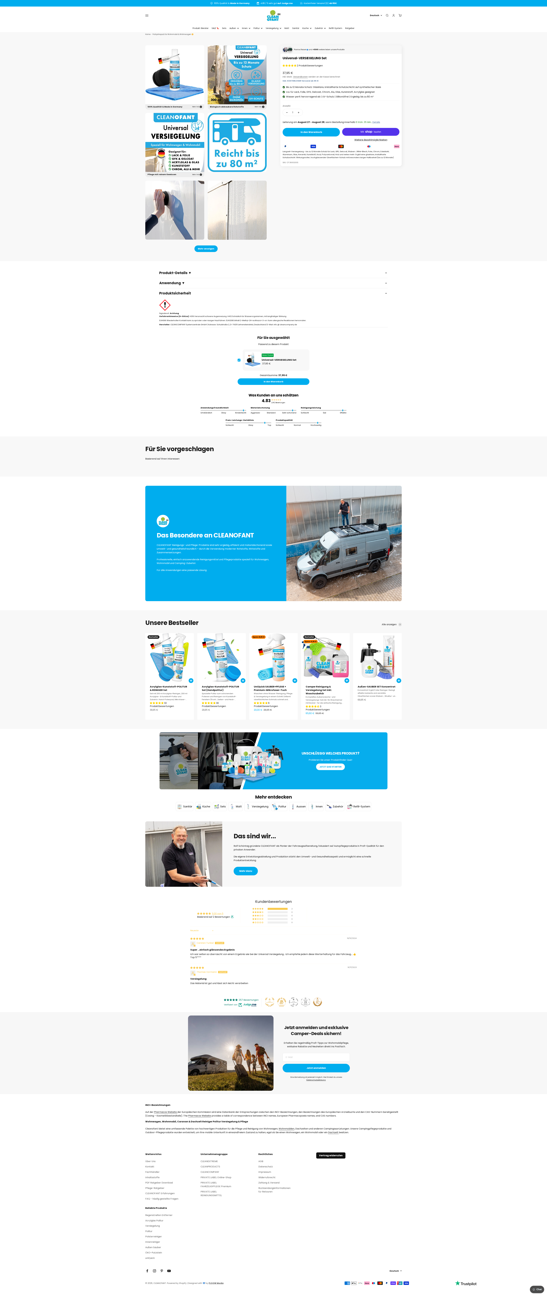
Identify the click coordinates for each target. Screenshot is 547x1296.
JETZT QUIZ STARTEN (330, 766)
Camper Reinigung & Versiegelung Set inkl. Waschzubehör (319, 690)
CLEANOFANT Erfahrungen (160, 1193)
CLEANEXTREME (209, 1161)
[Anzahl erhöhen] (298, 112)
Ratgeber (349, 28)
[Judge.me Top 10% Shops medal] (317, 1002)
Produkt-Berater (201, 28)
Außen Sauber (153, 1247)
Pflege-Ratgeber (154, 1188)
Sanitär (295, 28)
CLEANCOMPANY (210, 1172)
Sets (224, 28)
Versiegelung (272, 28)
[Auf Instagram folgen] (154, 1271)
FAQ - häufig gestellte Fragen (161, 1198)
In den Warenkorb (273, 381)
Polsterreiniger (153, 1236)
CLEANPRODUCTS (210, 1166)
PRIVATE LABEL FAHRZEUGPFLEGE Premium (216, 1184)
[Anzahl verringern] (287, 112)
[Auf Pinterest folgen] (162, 1271)
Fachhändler (152, 1172)
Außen (232, 28)
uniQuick (150, 1258)
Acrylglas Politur (154, 1220)
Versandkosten (300, 76)
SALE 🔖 (215, 28)
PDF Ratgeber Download (159, 1182)
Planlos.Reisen (300, 49)
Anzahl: (287, 106)
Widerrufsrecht (266, 1177)
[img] (197, 938)
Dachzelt (333, 1132)
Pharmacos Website (165, 1112)
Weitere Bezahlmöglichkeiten (370, 139)
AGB (260, 1161)
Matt (286, 28)
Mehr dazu (245, 871)
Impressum (264, 1172)
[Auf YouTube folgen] (169, 1271)
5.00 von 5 (217, 913)
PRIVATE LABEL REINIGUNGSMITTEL (211, 1193)
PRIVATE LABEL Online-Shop (216, 1177)
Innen (245, 28)
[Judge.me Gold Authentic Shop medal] (269, 1002)
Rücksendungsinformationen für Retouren (274, 1189)
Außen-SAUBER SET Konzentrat (376, 686)
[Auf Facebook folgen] (147, 1271)
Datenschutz (265, 1166)
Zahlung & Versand (268, 1182)
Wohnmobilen (286, 1128)
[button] (290, 65)
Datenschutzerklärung (316, 1080)
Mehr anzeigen (206, 248)
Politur (257, 28)
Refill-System (335, 28)
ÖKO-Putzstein (153, 1252)
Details (376, 122)
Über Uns (150, 1161)
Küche (305, 28)
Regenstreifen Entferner (159, 1215)
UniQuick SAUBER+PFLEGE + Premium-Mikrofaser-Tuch (270, 688)
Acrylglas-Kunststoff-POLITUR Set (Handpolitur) (220, 688)
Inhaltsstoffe (152, 1177)
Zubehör (319, 28)
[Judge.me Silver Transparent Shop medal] (293, 1002)
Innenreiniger (152, 1242)
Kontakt (149, 1166)
